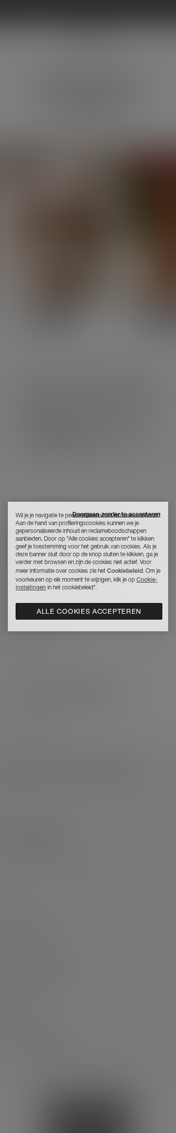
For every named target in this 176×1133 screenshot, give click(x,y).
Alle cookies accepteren (89, 611)
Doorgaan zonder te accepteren (116, 514)
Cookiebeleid (125, 570)
